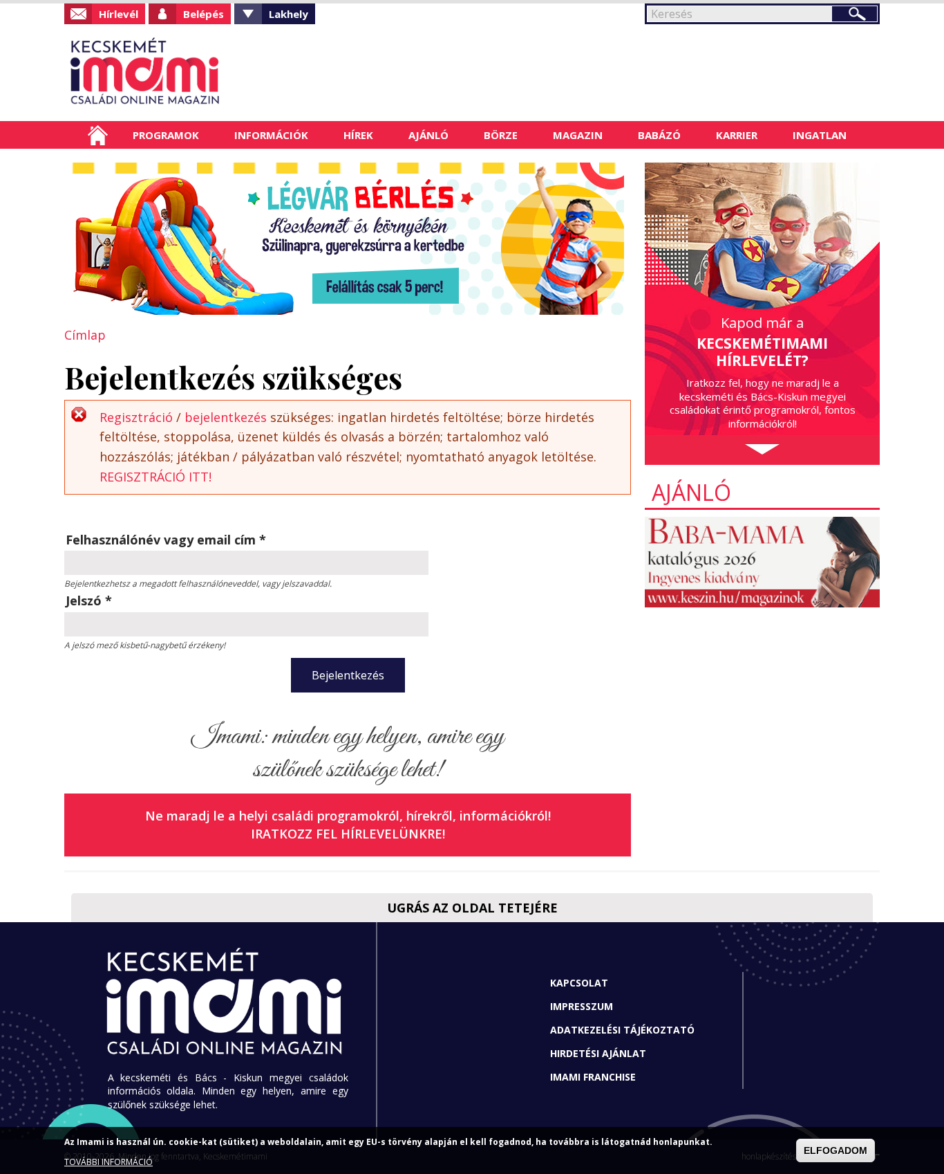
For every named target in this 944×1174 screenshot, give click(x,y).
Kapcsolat (579, 982)
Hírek (358, 135)
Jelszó (89, 600)
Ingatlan (820, 135)
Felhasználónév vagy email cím (166, 539)
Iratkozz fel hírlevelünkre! (348, 833)
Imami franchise (593, 1076)
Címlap (97, 135)
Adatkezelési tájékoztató (622, 1029)
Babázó (659, 135)
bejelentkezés (226, 417)
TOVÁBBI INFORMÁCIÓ (108, 1162)
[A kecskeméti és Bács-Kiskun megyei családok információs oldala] (190, 73)
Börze (501, 135)
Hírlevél (118, 14)
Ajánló (428, 135)
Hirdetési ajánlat (598, 1053)
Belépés (203, 14)
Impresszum (581, 1006)
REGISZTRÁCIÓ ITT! (155, 476)
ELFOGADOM (835, 1150)
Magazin (578, 135)
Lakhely (288, 14)
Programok (166, 135)
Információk (271, 135)
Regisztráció (136, 417)
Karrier (736, 135)
